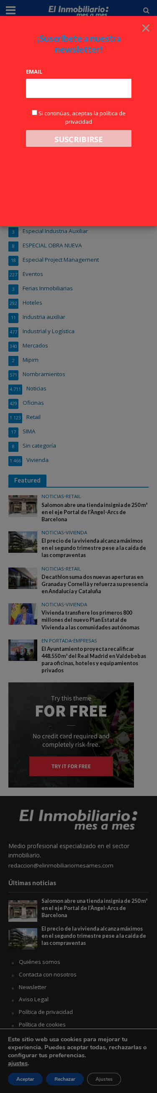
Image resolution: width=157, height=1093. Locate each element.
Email (34, 71)
